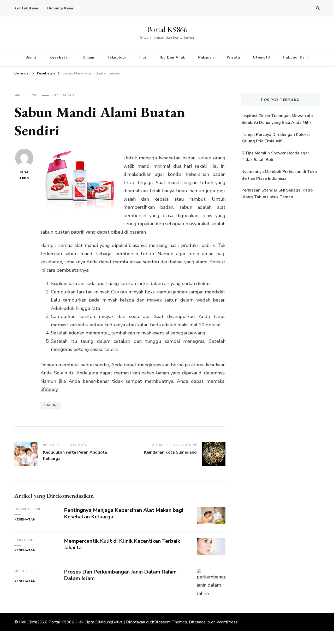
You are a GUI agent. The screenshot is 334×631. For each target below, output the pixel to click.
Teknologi (116, 57)
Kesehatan (60, 57)
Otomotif (261, 57)
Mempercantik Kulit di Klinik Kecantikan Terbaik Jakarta (122, 544)
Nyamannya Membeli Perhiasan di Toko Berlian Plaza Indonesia (279, 175)
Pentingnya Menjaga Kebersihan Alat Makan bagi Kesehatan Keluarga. (123, 513)
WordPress (227, 622)
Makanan (206, 57)
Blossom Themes (170, 622)
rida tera (24, 175)
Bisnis (31, 57)
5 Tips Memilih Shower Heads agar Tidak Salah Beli (275, 156)
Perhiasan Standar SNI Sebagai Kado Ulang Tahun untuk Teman (277, 193)
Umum (88, 57)
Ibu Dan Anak (172, 57)
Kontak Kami (26, 8)
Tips (143, 57)
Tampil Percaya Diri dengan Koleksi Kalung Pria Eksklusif (275, 138)
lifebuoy (49, 389)
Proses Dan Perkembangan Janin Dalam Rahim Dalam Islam (120, 575)
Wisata (233, 57)
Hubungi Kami (60, 8)
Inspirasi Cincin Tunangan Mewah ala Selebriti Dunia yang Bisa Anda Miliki (277, 119)
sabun (50, 405)
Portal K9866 (167, 29)
